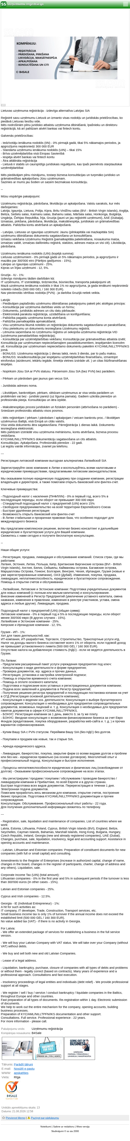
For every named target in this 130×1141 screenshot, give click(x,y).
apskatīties (21, 1073)
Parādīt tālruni (23, 1064)
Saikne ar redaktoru (63, 1126)
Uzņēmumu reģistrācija (26, 4)
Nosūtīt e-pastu (24, 1068)
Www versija (83, 1126)
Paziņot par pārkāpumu (45, 1118)
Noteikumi (45, 1126)
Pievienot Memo (15, 1118)
